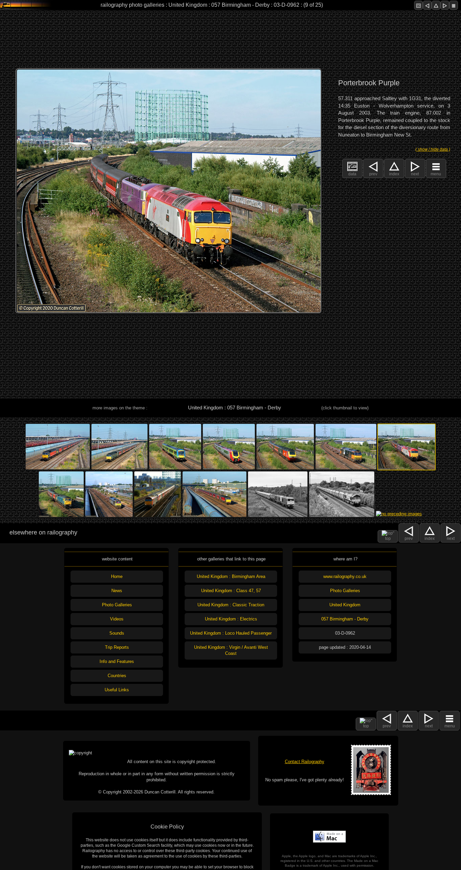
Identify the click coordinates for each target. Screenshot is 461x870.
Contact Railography (304, 761)
